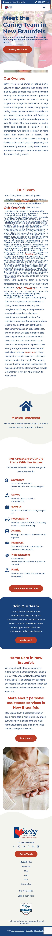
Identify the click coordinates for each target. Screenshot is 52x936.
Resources (26, 866)
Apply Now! (26, 640)
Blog (26, 871)
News (26, 875)
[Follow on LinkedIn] (33, 846)
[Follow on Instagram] (38, 846)
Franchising (26, 884)
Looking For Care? (17, 49)
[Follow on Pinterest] (28, 846)
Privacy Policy (29, 931)
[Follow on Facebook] (14, 846)
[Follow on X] (19, 846)
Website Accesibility (39, 931)
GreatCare (30, 254)
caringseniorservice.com (17, 931)
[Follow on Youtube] (24, 846)
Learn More (26, 738)
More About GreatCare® (26, 588)
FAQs (26, 880)
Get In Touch (26, 854)
